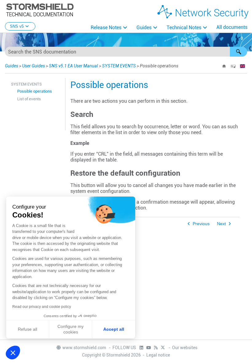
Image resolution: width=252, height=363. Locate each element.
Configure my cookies (70, 329)
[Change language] (242, 66)
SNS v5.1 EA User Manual (73, 65)
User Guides (33, 65)
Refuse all (27, 329)
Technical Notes (184, 27)
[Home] (224, 66)
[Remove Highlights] (233, 66)
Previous (201, 223)
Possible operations (34, 91)
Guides (144, 27)
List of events (29, 99)
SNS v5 (17, 26)
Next (221, 223)
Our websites (184, 347)
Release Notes (106, 27)
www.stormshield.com (84, 347)
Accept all (113, 329)
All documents (231, 27)
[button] (238, 52)
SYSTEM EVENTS (119, 65)
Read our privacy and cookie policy (41, 307)
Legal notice (158, 355)
